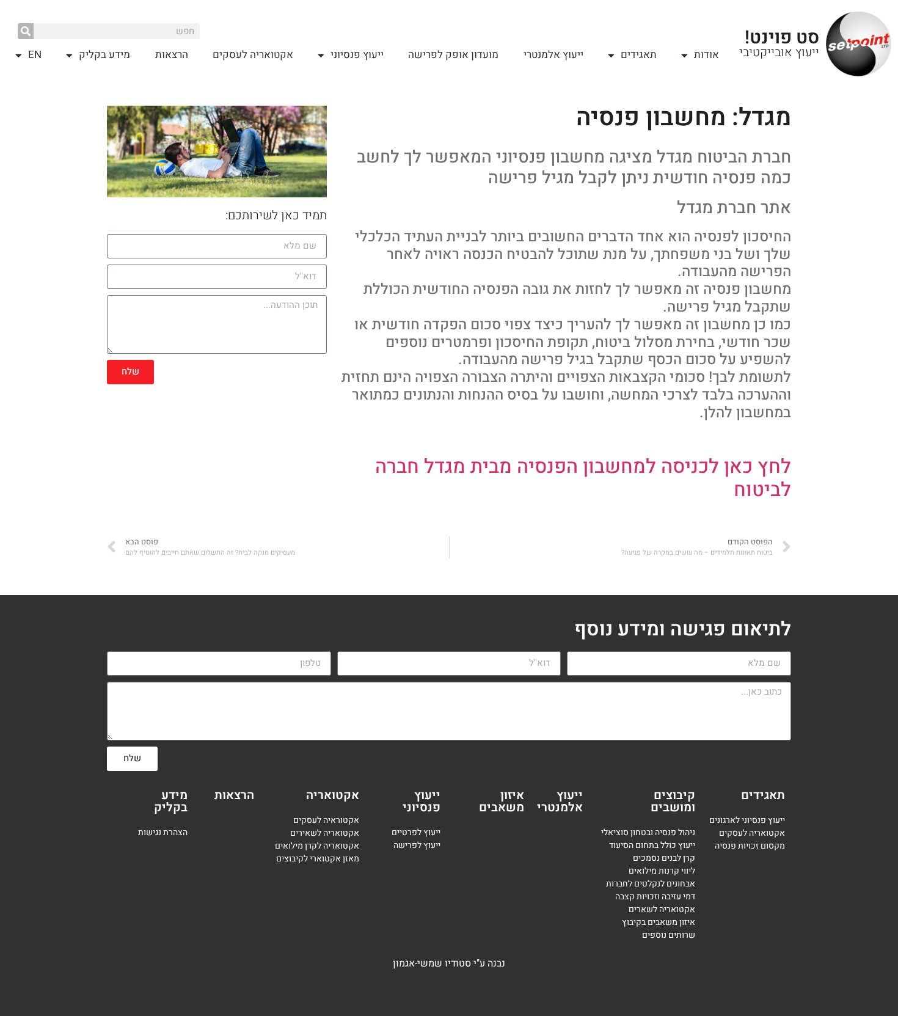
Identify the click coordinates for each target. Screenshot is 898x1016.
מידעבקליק (171, 801)
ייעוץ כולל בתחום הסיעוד (652, 845)
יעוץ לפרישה (415, 845)
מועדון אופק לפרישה (453, 54)
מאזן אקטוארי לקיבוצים (317, 858)
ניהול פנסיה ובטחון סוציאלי (648, 832)
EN (35, 54)
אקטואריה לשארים (662, 909)
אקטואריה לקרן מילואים (317, 845)
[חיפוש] (26, 31)
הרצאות (171, 54)
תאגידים (639, 54)
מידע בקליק (104, 54)
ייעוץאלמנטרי (560, 801)
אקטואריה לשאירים (324, 833)
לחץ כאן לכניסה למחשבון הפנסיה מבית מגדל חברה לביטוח (583, 478)
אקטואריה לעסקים (253, 54)
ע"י (480, 963)
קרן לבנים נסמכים (664, 858)
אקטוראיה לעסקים (326, 820)
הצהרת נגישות (163, 832)
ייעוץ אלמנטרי (553, 54)
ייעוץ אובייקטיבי (779, 52)
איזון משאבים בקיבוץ (658, 922)
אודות (706, 54)
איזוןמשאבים (501, 801)
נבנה (496, 963)
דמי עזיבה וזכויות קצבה (655, 896)
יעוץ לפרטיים (414, 832)
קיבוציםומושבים (673, 801)
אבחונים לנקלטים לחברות (650, 883)
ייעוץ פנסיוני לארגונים (747, 820)
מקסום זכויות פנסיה (750, 845)
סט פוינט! (782, 37)
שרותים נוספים (668, 935)
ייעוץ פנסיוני (357, 54)
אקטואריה (332, 795)
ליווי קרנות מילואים (662, 870)
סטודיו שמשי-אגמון (432, 963)
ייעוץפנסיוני (421, 801)
